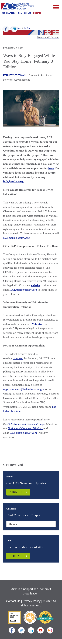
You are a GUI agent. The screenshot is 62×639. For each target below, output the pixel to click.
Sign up (16, 492)
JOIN (16, 556)
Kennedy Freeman (14, 75)
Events (27, 13)
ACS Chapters (9, 13)
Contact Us (13, 601)
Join (19, 13)
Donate (37, 13)
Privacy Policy (32, 601)
